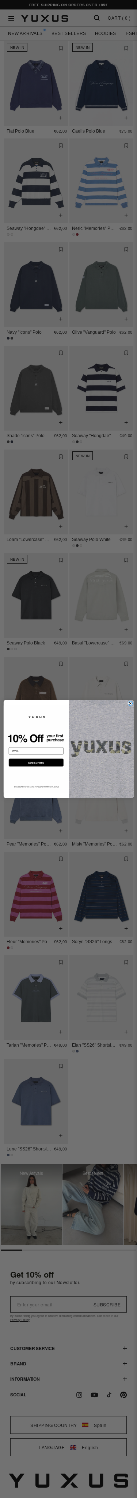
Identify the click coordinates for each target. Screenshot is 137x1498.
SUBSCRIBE (36, 762)
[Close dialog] (130, 703)
